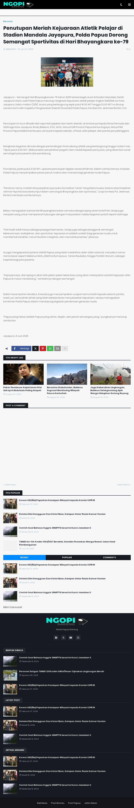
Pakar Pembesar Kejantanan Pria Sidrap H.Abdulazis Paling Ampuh (22, 389)
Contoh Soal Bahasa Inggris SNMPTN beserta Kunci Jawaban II (55, 527)
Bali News (42, 803)
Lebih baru (10, 484)
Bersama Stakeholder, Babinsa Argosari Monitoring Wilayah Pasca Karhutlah (65, 390)
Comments (109, 557)
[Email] (57, 348)
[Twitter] (35, 348)
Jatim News (90, 803)
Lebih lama (123, 484)
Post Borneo (57, 803)
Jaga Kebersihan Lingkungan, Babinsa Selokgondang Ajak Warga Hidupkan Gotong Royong (109, 390)
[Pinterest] (43, 348)
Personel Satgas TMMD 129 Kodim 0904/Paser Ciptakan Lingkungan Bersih (61, 671)
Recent (24, 557)
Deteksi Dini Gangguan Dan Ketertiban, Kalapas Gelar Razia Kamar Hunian (62, 514)
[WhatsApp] (50, 348)
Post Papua (74, 803)
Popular (67, 557)
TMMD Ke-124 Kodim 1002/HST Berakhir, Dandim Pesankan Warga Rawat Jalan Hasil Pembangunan (67, 543)
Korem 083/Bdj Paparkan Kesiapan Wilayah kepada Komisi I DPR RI (57, 500)
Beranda (8, 21)
